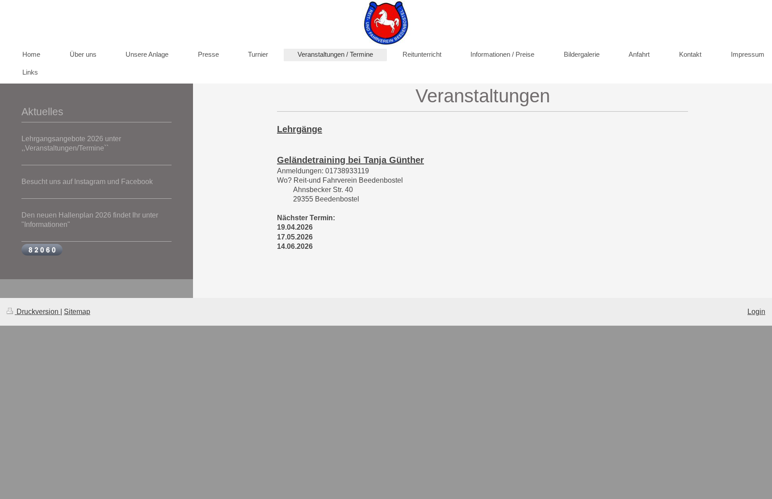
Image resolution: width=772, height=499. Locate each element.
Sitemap (77, 311)
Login (756, 311)
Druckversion (37, 311)
